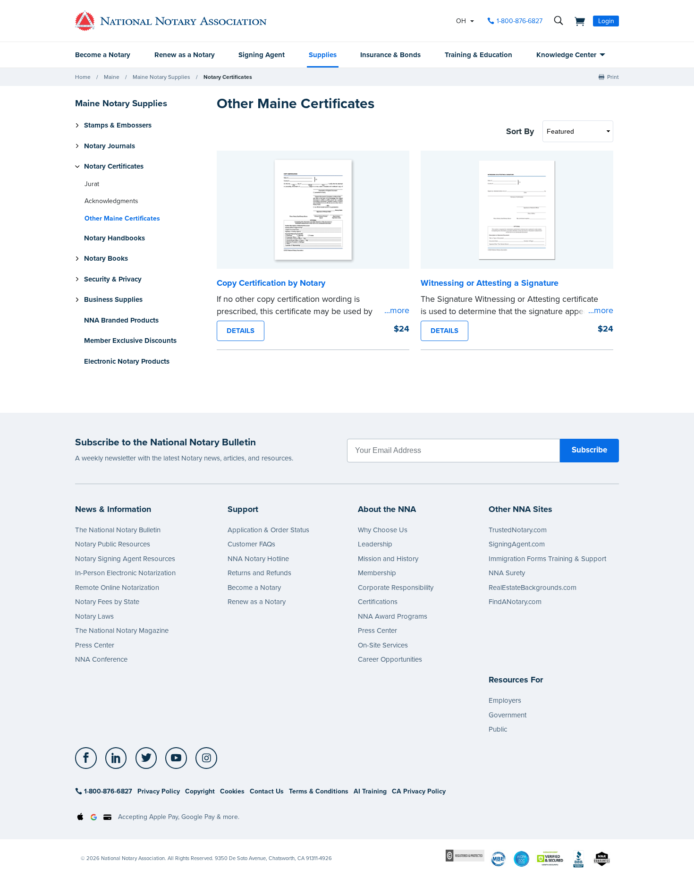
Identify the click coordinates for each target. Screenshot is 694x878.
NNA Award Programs (392, 616)
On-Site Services (383, 645)
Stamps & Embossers (118, 125)
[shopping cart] (576, 21)
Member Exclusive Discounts (130, 340)
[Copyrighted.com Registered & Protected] (465, 855)
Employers (505, 700)
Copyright (200, 791)
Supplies (323, 55)
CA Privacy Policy (419, 791)
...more (396, 310)
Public (498, 729)
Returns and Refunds (259, 573)
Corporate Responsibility (395, 587)
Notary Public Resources (112, 544)
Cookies (232, 791)
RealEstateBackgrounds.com (532, 587)
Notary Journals (109, 146)
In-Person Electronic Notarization (125, 573)
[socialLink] (88, 758)
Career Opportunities (390, 659)
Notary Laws (94, 616)
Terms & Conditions (318, 791)
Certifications (378, 601)
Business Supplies (113, 299)
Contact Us (267, 791)
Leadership (375, 544)
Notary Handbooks (114, 238)
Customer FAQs (251, 544)
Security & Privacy (113, 279)
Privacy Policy (158, 791)
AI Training (370, 791)
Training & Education (478, 55)
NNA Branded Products (121, 320)
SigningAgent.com (517, 544)
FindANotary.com (515, 601)
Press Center (94, 645)
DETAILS (240, 330)
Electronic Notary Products (126, 361)
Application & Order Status (268, 530)
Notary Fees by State (107, 601)
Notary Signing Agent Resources (125, 558)
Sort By (520, 131)
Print (613, 77)
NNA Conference (101, 659)
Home (83, 77)
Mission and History (388, 558)
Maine (111, 77)
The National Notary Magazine (122, 630)
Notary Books (106, 258)
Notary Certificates (227, 77)
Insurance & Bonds (390, 55)
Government (507, 715)
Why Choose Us (382, 530)
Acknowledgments (111, 201)
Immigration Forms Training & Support (547, 558)
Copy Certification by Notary (271, 283)
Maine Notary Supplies (161, 77)
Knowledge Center (566, 55)
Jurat (92, 184)
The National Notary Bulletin (118, 530)
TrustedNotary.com (518, 530)
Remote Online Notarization (117, 587)
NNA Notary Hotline (258, 558)
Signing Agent (261, 55)
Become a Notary (102, 55)
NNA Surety (507, 573)
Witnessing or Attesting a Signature (490, 283)
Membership (377, 573)
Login (606, 21)
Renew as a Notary (184, 55)
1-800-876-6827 (519, 21)
